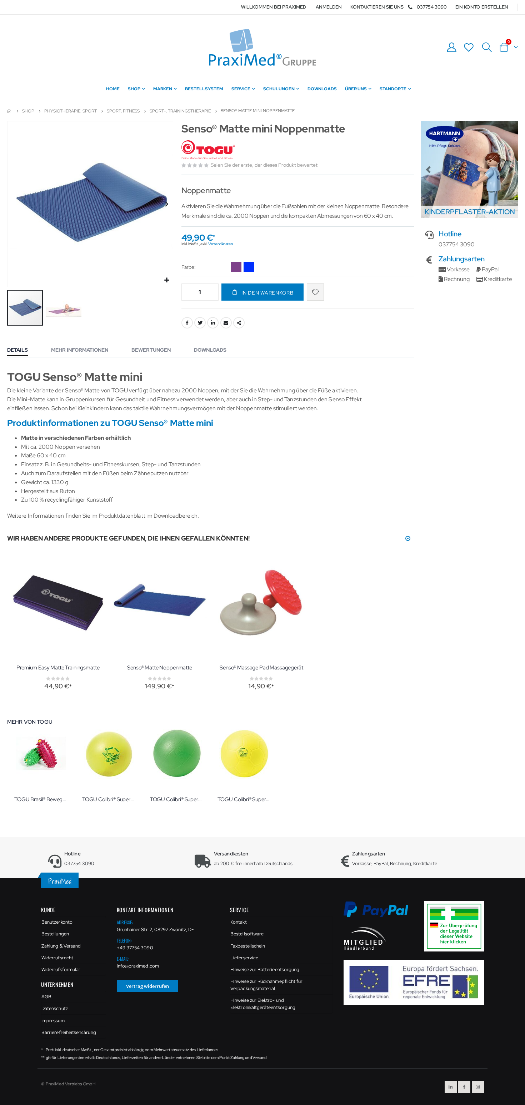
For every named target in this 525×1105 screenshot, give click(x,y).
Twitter (200, 322)
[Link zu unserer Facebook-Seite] (464, 1087)
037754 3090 (432, 7)
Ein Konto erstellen (481, 7)
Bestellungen (55, 934)
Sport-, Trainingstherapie (180, 111)
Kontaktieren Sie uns (377, 7)
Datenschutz (54, 1008)
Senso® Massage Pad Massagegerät (261, 667)
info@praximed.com (138, 966)
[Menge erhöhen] (213, 292)
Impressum (53, 1021)
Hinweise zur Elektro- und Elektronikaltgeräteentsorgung (262, 1003)
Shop (28, 111)
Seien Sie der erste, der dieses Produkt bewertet (264, 165)
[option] (236, 267)
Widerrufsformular (60, 969)
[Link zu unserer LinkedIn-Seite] (451, 1087)
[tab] (23, 350)
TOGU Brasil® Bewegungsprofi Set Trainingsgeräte (41, 799)
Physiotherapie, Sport (70, 111)
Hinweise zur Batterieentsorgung (264, 969)
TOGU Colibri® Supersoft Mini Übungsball (109, 799)
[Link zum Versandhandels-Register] (457, 926)
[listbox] (243, 268)
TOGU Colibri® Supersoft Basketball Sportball (177, 799)
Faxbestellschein (247, 946)
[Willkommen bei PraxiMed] (262, 47)
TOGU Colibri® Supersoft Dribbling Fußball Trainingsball (244, 799)
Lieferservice (244, 958)
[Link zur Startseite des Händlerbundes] (365, 938)
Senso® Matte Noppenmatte (159, 667)
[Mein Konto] (451, 47)
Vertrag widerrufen (147, 986)
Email (226, 322)
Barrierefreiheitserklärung (68, 1032)
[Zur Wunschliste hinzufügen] (315, 292)
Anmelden (329, 7)
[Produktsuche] (487, 47)
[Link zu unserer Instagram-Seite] (478, 1087)
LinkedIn (213, 322)
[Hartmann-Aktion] (469, 169)
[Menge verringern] (186, 292)
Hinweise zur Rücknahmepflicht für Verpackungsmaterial (266, 984)
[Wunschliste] (469, 47)
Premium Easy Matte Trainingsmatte (57, 667)
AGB (46, 997)
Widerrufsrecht (57, 958)
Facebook (187, 322)
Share (239, 322)
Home (9, 111)
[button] (166, 280)
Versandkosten (220, 243)
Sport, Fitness (123, 111)
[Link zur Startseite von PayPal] (381, 913)
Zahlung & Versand (61, 946)
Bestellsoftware (247, 934)
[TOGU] (209, 150)
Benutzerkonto (56, 922)
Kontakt (238, 922)
